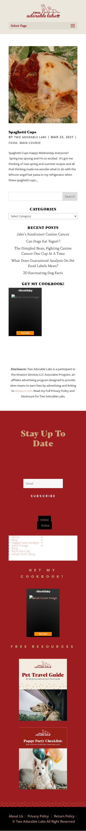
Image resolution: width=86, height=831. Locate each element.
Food (13, 143)
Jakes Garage (19, 545)
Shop (14, 548)
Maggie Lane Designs (25, 542)
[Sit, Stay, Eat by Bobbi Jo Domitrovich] (25, 312)
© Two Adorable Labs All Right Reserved (43, 821)
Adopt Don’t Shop (23, 554)
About (15, 537)
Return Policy (64, 816)
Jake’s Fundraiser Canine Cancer (43, 234)
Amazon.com (23, 391)
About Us (16, 816)
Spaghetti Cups (22, 132)
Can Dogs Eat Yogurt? (43, 241)
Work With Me (20, 551)
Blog (14, 539)
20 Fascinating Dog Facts (43, 273)
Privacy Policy (38, 816)
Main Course (30, 143)
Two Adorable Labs (30, 137)
